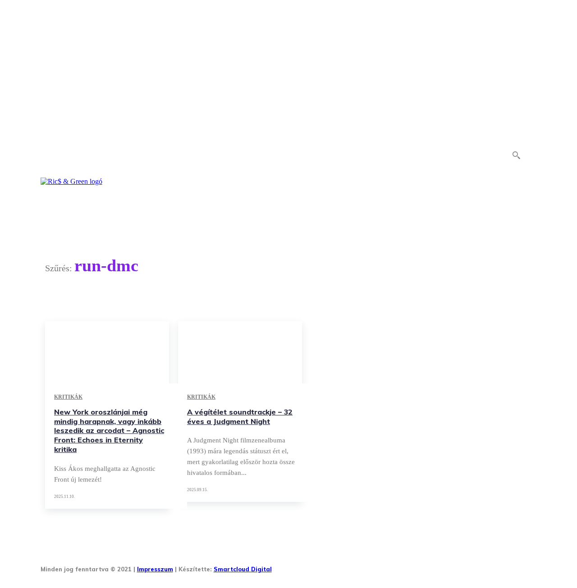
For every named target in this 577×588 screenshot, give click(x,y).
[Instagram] (310, 566)
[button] (516, 155)
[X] (365, 566)
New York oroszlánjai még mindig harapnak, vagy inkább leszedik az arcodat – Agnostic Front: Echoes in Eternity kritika (109, 430)
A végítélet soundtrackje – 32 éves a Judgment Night (240, 416)
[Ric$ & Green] (71, 182)
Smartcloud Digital (243, 569)
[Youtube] (393, 566)
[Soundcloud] (337, 566)
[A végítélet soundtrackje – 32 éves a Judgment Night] (240, 352)
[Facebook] (282, 566)
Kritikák (68, 397)
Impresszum (155, 569)
